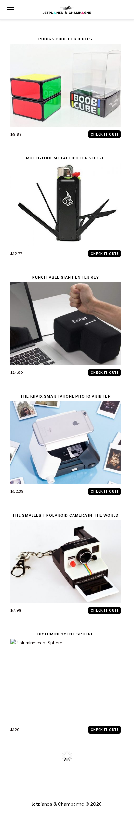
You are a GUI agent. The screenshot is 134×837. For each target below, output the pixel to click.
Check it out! (104, 134)
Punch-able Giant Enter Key (65, 277)
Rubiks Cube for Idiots (65, 39)
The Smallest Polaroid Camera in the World (65, 515)
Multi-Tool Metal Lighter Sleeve (65, 158)
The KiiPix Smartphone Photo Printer (65, 396)
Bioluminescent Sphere (65, 634)
